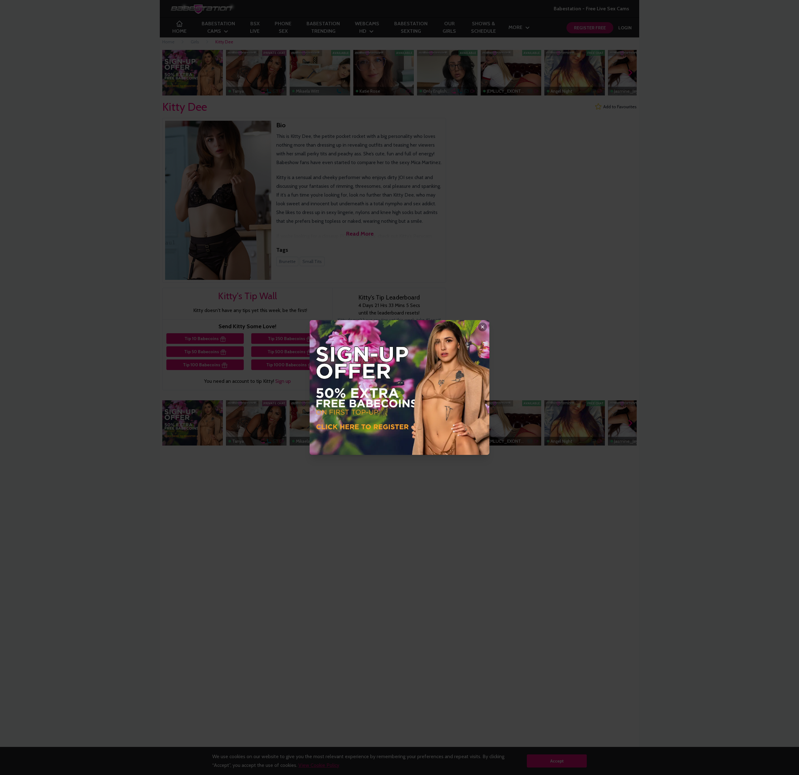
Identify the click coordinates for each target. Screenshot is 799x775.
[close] (482, 327)
